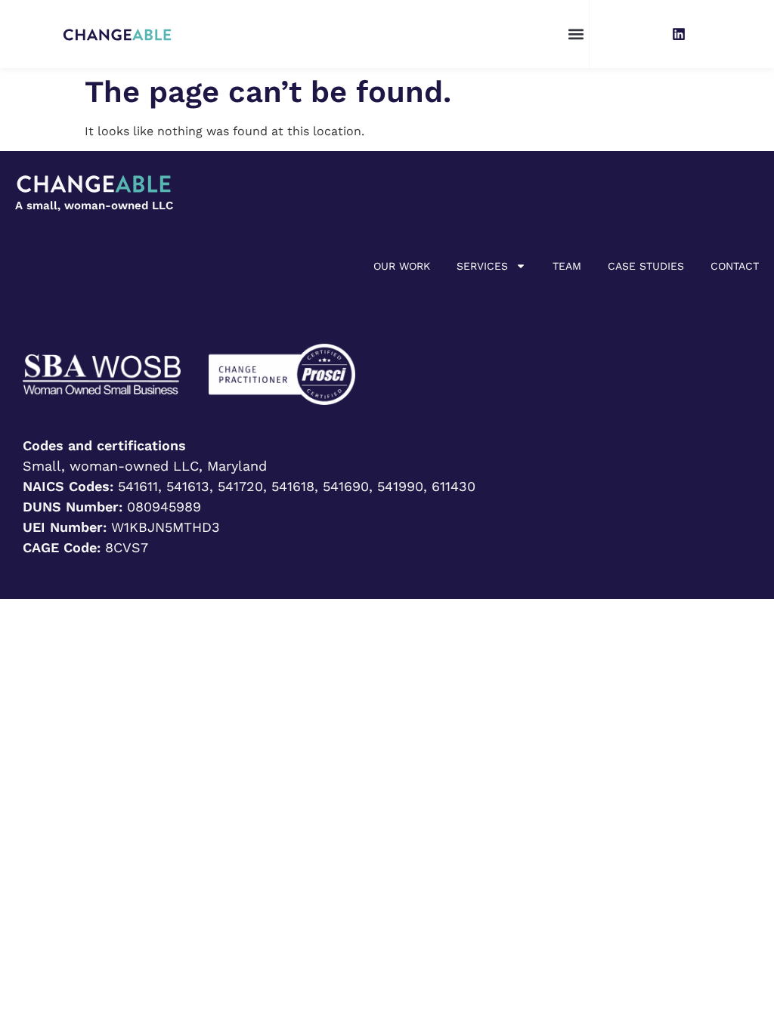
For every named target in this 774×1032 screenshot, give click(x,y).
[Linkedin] (678, 34)
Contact (735, 266)
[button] (576, 34)
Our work (401, 266)
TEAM (567, 266)
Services (482, 266)
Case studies (646, 266)
